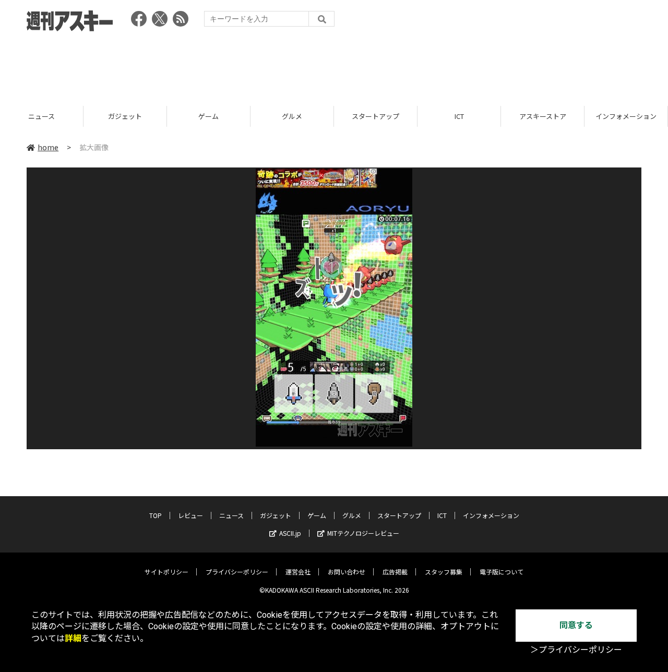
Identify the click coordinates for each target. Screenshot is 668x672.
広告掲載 (395, 571)
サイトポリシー (166, 571)
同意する (576, 625)
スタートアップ (300, 116)
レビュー (190, 515)
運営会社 (298, 571)
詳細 (73, 638)
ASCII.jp (290, 533)
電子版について (501, 571)
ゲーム (133, 116)
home (48, 147)
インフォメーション (550, 116)
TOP (155, 515)
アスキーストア (466, 116)
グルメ (216, 116)
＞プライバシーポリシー (576, 650)
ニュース (231, 515)
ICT (383, 116)
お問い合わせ (346, 571)
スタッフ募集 (443, 571)
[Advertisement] (334, 65)
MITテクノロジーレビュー (363, 533)
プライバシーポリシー (237, 571)
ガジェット (49, 116)
